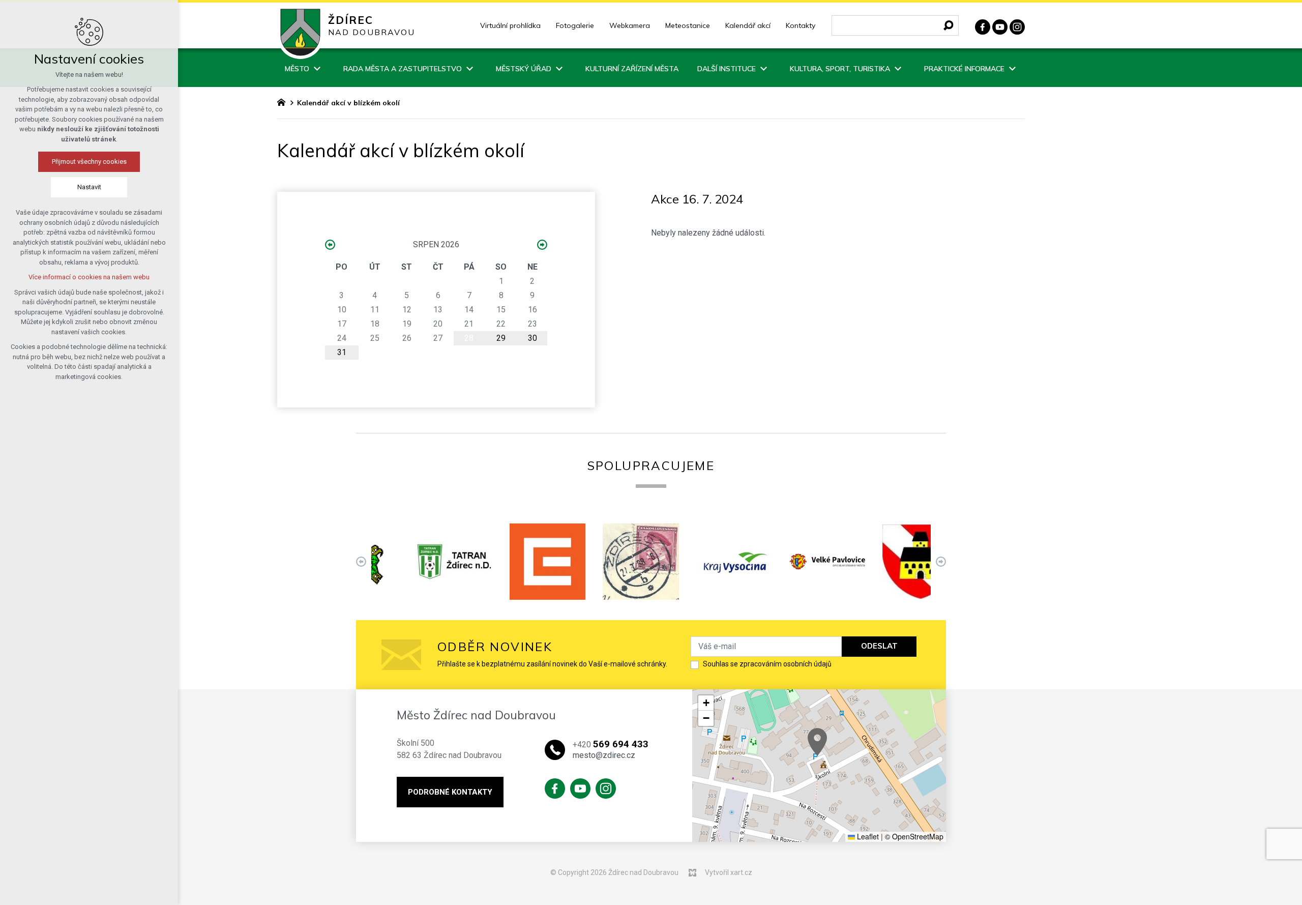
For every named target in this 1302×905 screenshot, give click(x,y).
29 (501, 338)
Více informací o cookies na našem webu (89, 277)
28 (469, 338)
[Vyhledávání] (895, 25)
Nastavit (89, 187)
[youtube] (1000, 26)
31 (341, 352)
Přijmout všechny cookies (89, 161)
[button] (817, 742)
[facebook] (982, 26)
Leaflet (867, 836)
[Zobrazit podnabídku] (316, 67)
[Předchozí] (941, 561)
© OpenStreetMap (914, 836)
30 (532, 338)
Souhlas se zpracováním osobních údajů (767, 664)
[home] (283, 101)
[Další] (361, 561)
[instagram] (1017, 26)
